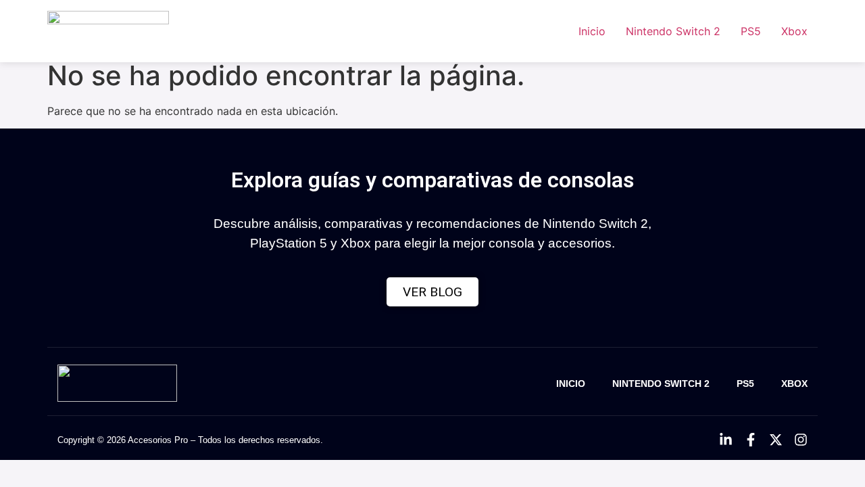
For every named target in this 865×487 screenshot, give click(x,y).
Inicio (592, 31)
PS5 (751, 31)
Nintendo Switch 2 (673, 31)
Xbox (794, 31)
